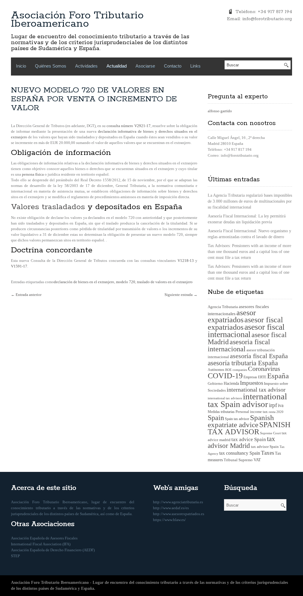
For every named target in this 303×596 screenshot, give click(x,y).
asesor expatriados (232, 316)
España (278, 375)
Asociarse (145, 65)
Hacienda (231, 383)
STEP (15, 556)
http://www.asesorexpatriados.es (178, 514)
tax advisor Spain (265, 447)
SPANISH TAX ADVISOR (249, 428)
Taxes (267, 453)
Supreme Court (270, 433)
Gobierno (215, 384)
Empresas (250, 377)
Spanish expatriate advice (241, 421)
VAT (257, 460)
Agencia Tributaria (223, 307)
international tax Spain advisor (247, 400)
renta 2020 (276, 412)
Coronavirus (264, 368)
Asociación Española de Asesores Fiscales (44, 538)
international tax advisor (256, 389)
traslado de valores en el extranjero (165, 282)
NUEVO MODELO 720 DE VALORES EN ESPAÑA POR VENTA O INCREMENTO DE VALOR (94, 99)
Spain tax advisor (237, 419)
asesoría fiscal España (259, 356)
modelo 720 (125, 282)
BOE (228, 369)
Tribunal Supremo (238, 460)
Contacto (172, 65)
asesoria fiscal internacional (239, 345)
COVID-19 (225, 375)
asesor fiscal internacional (246, 330)
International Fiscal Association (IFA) (40, 544)
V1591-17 (19, 266)
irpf (273, 405)
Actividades (86, 65)
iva (280, 405)
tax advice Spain (248, 439)
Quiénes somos (50, 65)
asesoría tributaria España (243, 363)
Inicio (21, 65)
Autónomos (216, 370)
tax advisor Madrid (241, 442)
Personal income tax (252, 412)
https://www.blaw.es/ (169, 520)
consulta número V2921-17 (128, 126)
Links (195, 65)
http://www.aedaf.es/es (171, 508)
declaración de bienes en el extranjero (84, 282)
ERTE (262, 377)
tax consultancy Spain (239, 453)
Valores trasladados (48, 207)
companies (240, 369)
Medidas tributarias (221, 412)
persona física (33, 174)
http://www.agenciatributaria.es (178, 502)
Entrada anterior (26, 294)
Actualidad (117, 65)
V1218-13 (186, 260)
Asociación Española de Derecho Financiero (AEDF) (53, 550)
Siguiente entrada (181, 294)
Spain (216, 418)
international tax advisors (225, 398)
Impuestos (251, 383)
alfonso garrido (220, 111)
